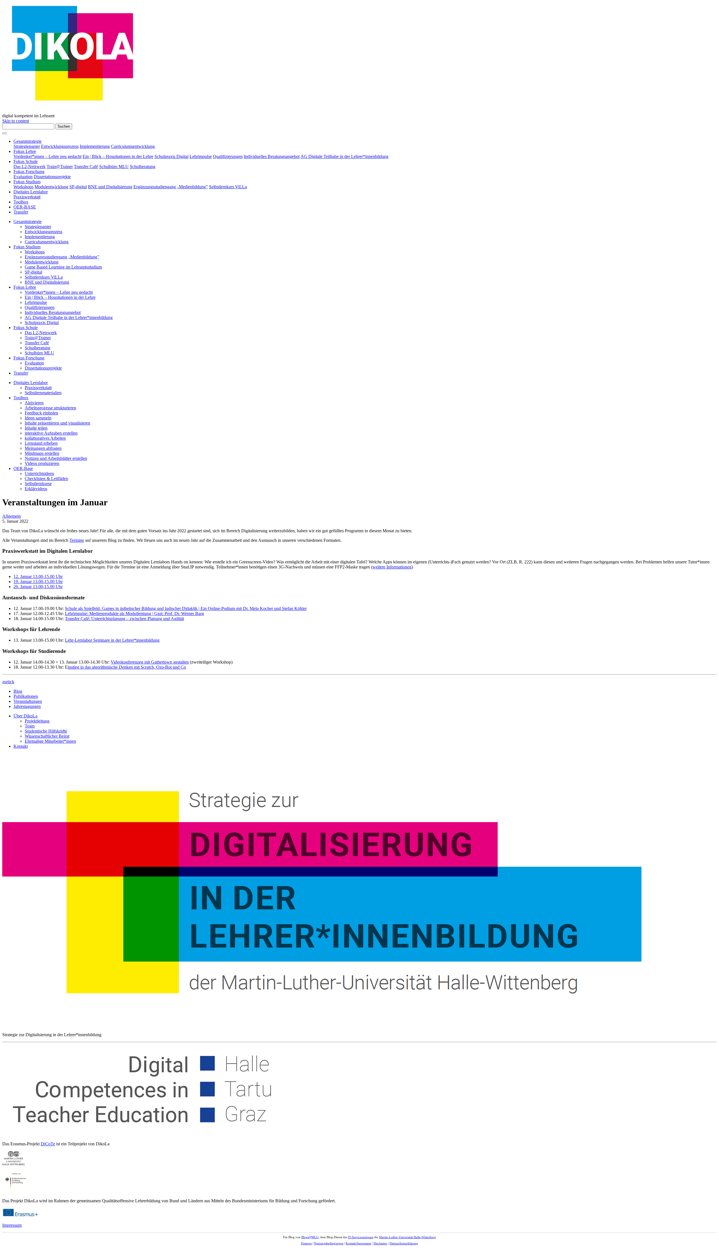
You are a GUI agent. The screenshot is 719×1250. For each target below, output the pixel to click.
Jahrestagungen (27, 706)
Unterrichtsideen (39, 473)
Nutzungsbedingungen (328, 1243)
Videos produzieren (42, 463)
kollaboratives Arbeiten (45, 438)
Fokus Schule (25, 161)
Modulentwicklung (51, 186)
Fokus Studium (26, 181)
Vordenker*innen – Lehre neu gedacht (47, 156)
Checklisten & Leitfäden (46, 478)
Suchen (64, 126)
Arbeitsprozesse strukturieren (50, 407)
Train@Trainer (60, 166)
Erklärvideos (36, 488)
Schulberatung (142, 166)
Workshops (23, 186)
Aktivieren (34, 402)
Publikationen (25, 696)
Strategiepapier (26, 146)
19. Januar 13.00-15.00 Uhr (38, 581)
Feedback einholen (41, 412)
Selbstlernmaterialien (43, 392)
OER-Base (23, 468)
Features (306, 1243)
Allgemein (11, 516)
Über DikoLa (25, 716)
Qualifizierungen (228, 156)
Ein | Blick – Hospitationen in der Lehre (118, 156)
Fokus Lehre (24, 151)
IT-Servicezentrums (360, 1237)
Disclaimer (380, 1243)
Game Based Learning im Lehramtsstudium (63, 267)
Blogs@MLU (309, 1237)
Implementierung (95, 146)
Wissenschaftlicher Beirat (47, 736)
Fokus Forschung (28, 171)
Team (30, 726)
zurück (8, 681)
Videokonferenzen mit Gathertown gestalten (150, 662)
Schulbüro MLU (114, 166)
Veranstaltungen (27, 701)
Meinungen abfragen (43, 448)
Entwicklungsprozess (60, 146)
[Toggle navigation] (4, 133)
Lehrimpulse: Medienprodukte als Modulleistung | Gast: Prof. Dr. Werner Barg (134, 613)
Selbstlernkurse (38, 483)
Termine (76, 540)
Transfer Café (86, 166)
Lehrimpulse (201, 156)
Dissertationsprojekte (52, 176)
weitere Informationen (391, 567)
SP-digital (78, 186)
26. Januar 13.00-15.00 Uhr (38, 586)
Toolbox (20, 201)
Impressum (12, 1225)
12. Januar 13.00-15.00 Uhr (38, 576)
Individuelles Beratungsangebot (272, 156)
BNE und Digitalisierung (110, 186)
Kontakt (20, 746)
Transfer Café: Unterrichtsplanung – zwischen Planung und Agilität (124, 618)
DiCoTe (48, 1143)
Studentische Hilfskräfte (46, 731)
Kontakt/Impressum (358, 1243)
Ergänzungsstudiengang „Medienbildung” (170, 186)
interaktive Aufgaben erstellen (51, 433)
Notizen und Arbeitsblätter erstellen (56, 458)
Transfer (20, 212)
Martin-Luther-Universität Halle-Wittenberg (407, 1237)
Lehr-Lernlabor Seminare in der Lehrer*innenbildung (112, 640)
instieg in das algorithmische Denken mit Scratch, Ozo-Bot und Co (127, 667)
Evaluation (23, 176)
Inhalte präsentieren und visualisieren (57, 423)
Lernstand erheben (41, 443)
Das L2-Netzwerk (29, 166)
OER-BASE (24, 207)
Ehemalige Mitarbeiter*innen (50, 741)
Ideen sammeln (38, 418)
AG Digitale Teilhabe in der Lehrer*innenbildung (344, 156)
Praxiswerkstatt (26, 196)
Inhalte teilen (36, 428)
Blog (17, 691)
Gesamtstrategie (27, 141)
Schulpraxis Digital (171, 156)
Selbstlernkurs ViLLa (228, 186)
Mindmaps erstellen (42, 453)
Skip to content (15, 120)
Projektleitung (37, 721)
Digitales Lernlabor (30, 191)
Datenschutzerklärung (404, 1243)
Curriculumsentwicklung (133, 146)
